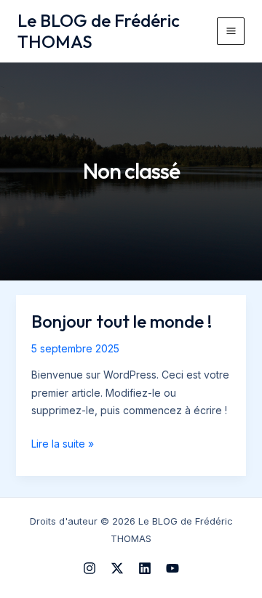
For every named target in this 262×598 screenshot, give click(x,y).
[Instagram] (89, 568)
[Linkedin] (144, 568)
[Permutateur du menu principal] (231, 31)
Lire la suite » (62, 445)
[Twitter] (117, 568)
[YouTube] (172, 568)
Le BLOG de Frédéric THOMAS (98, 30)
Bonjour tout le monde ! (121, 321)
